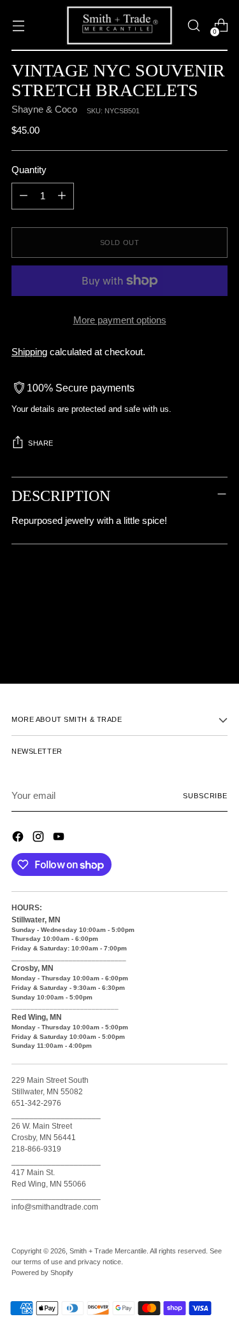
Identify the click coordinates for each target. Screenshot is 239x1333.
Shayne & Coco (44, 109)
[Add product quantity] (61, 196)
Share (41, 443)
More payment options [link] (119, 320)
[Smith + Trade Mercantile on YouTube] (60, 838)
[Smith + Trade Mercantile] (120, 25)
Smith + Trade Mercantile (108, 1251)
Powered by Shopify (42, 1272)
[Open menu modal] (18, 26)
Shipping (29, 352)
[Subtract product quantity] (23, 196)
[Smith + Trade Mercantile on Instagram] (39, 838)
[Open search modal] (193, 26)
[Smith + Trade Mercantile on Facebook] (19, 838)
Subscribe (205, 796)
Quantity (29, 170)
